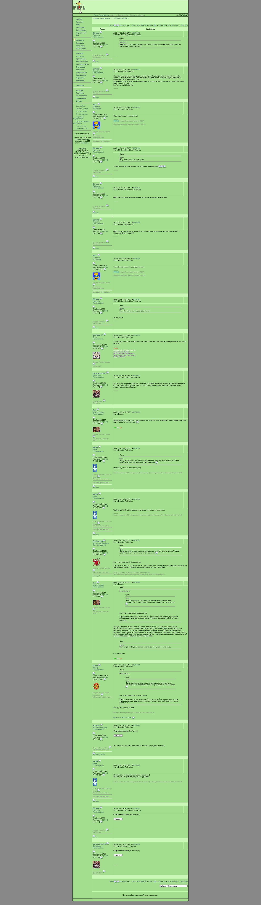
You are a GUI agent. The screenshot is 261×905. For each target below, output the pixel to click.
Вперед (122, 25)
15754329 (136, 582)
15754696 (136, 844)
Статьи (79, 101)
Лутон (95, 337)
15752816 (136, 258)
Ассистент (80, 80)
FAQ (78, 25)
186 (141, 25)
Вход (96, 15)
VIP (77, 35)
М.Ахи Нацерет (98, 412)
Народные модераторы (78, 118)
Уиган (95, 449)
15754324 (136, 448)
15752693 (136, 107)
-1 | (102, 45)
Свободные (81, 30)
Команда (79, 53)
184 (133, 25)
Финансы (80, 56)
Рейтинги (80, 40)
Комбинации (81, 72)
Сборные (80, 85)
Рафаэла (96, 35)
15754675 (136, 808)
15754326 (136, 499)
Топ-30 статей (81, 111)
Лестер (95, 668)
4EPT (95, 105)
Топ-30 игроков (82, 114)
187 (146, 25)
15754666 (136, 765)
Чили (97, 62)
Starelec (96, 726)
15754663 (136, 725)
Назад (111, 25)
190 (160, 25)
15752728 (136, 148)
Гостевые (80, 93)
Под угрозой (81, 33)
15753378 (136, 335)
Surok (95, 666)
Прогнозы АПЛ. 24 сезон (122, 717)
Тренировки (81, 75)
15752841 (136, 299)
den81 (95, 447)
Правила (79, 22)
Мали (97, 487)
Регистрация (104, 15)
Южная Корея (100, 754)
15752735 (136, 188)
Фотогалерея (81, 96)
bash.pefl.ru (80, 106)
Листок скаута (82, 61)
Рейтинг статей (82, 109)
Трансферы (81, 59)
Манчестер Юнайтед (101, 543)
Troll (94, 410)
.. (130, 25)
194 (176, 25)
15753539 (136, 375)
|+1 (107, 45)
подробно (85, 143)
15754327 (136, 540)
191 (164, 25)
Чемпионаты (106, 18)
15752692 (136, 69)
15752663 (136, 33)
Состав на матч (82, 64)
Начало (79, 19)
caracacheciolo (99, 373)
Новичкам (80, 27)
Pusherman (98, 541)
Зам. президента (99, 545)
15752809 (136, 223)
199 (185, 25)
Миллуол (96, 107)
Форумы (79, 90)
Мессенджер (81, 98)
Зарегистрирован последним (81, 122)
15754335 (136, 665)
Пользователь (98, 37)
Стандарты (80, 67)
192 (168, 25)
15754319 (136, 412)
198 (181, 25)
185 (137, 25)
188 (150, 25)
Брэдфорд (97, 375)
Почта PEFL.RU (82, 129)
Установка (80, 70)
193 (172, 25)
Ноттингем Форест (100, 727)
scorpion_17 (98, 335)
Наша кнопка (81, 126)
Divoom (96, 33)
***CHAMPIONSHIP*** (120, 18)
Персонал (80, 78)
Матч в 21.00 (81, 48)
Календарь (80, 46)
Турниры (80, 43)
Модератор (97, 108)
